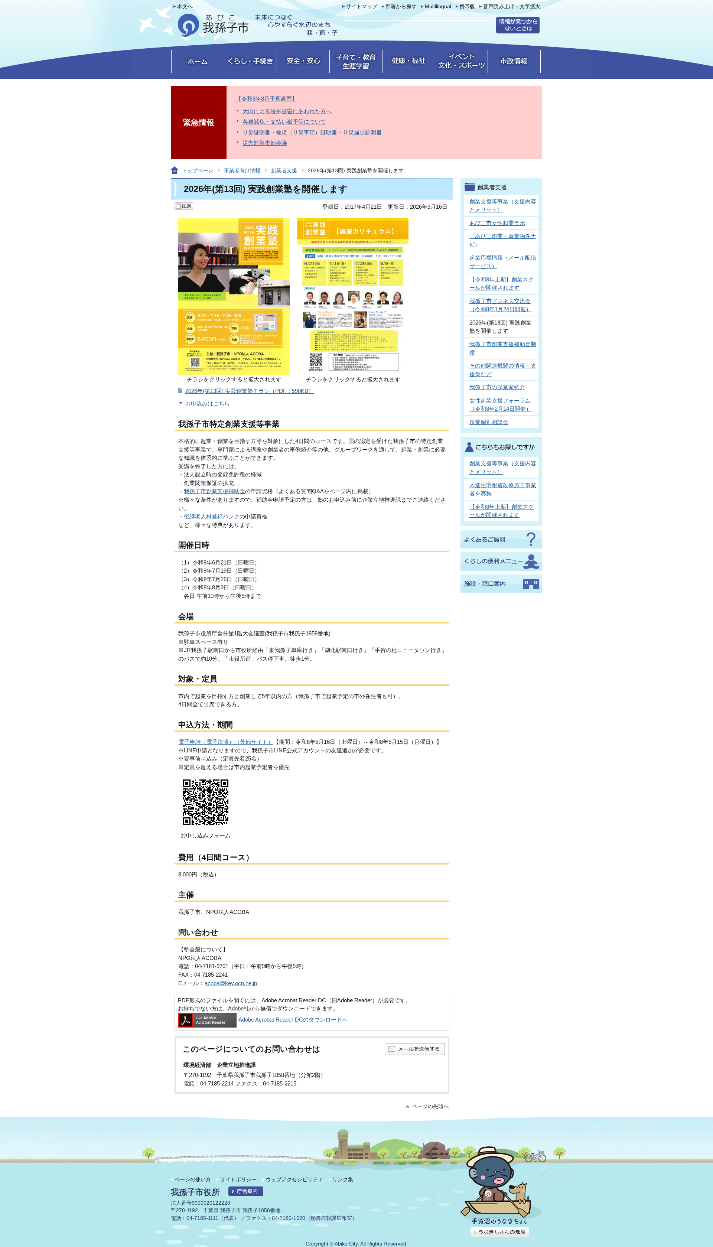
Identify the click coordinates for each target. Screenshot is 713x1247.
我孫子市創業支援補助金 (214, 491)
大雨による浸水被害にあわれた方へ (287, 111)
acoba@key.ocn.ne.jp (231, 983)
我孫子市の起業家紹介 (497, 387)
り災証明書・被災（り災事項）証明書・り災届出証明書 (312, 132)
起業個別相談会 (488, 422)
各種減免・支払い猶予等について (284, 121)
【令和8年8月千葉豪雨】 (266, 98)
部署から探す (401, 6)
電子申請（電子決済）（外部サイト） (226, 742)
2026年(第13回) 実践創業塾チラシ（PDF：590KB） (249, 391)
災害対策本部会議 (264, 143)
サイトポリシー (238, 1179)
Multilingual (438, 6)
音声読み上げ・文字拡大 (511, 6)
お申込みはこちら (207, 403)
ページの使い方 (193, 1179)
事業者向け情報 (242, 170)
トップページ (197, 170)
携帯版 (467, 6)
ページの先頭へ (430, 1106)
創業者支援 (284, 170)
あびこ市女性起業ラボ (497, 223)
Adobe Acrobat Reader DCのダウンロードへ (293, 1019)
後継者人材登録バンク (212, 516)
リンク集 (342, 1179)
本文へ (185, 6)
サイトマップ (361, 6)
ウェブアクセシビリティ (294, 1179)
